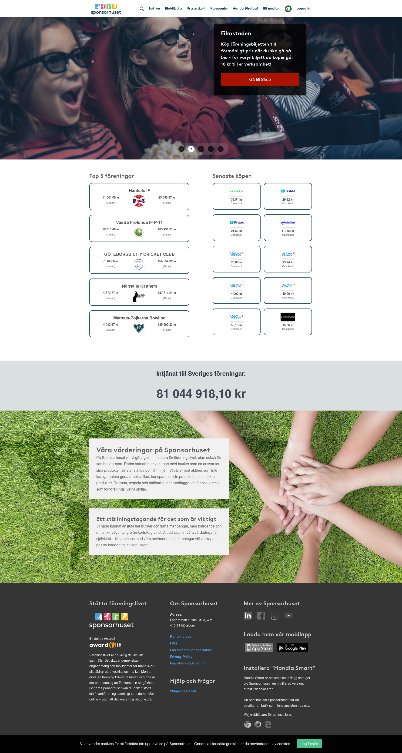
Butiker (154, 8)
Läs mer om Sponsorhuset (191, 649)
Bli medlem (271, 8)
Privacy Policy (181, 656)
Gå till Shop (260, 79)
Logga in (303, 8)
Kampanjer (219, 8)
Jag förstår (309, 743)
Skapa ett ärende (183, 691)
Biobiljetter (174, 8)
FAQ (173, 643)
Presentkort (196, 8)
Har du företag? (245, 8)
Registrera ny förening (188, 663)
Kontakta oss (180, 636)
